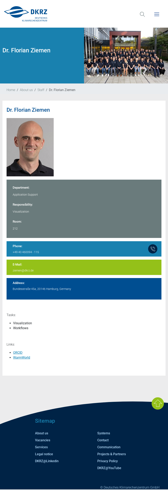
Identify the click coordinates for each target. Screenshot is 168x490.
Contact (103, 440)
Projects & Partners (111, 454)
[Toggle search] (142, 17)
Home (11, 90)
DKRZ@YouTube (109, 468)
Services (41, 447)
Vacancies (42, 440)
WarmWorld (21, 357)
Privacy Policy (107, 461)
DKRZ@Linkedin (47, 461)
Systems (103, 433)
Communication (108, 447)
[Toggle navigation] (157, 17)
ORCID (18, 353)
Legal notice (44, 454)
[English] (84, 13)
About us (26, 90)
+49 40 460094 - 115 (26, 252)
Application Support (25, 194)
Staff (40, 90)
